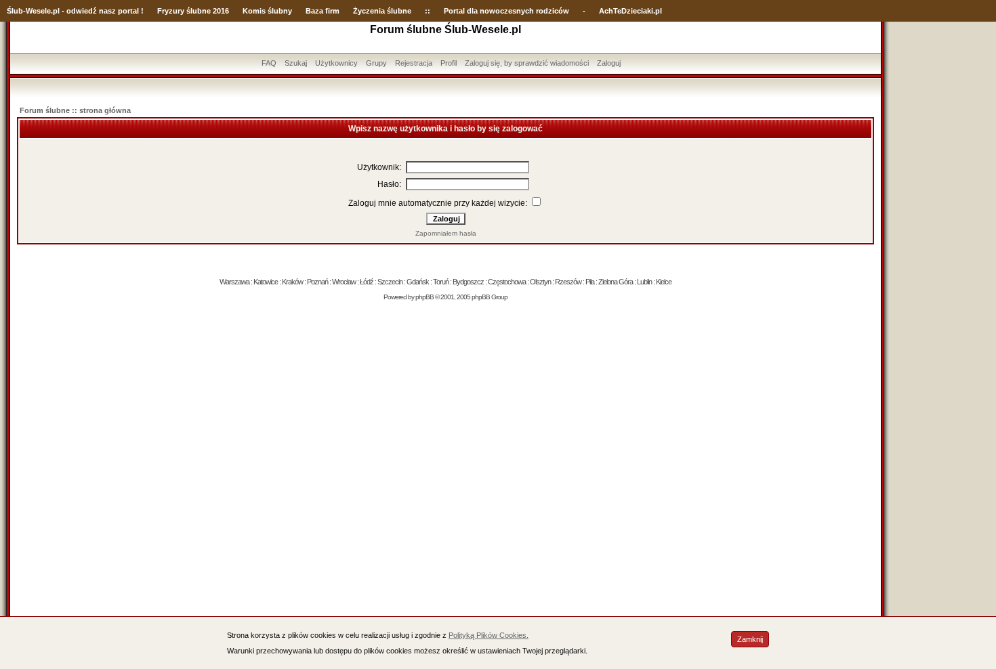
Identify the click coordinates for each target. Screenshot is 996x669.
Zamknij (750, 639)
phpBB (424, 297)
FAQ (269, 63)
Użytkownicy (336, 63)
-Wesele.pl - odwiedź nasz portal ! (83, 11)
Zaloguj (609, 63)
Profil (448, 63)
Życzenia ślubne (382, 11)
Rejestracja (413, 63)
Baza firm (322, 11)
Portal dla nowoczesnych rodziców (506, 11)
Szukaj (296, 63)
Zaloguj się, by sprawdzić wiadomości (527, 63)
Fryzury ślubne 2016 (193, 11)
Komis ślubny (267, 11)
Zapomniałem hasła (445, 233)
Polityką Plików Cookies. (488, 635)
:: (427, 11)
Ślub (15, 11)
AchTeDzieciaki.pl (630, 11)
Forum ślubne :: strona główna (75, 110)
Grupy (376, 63)
